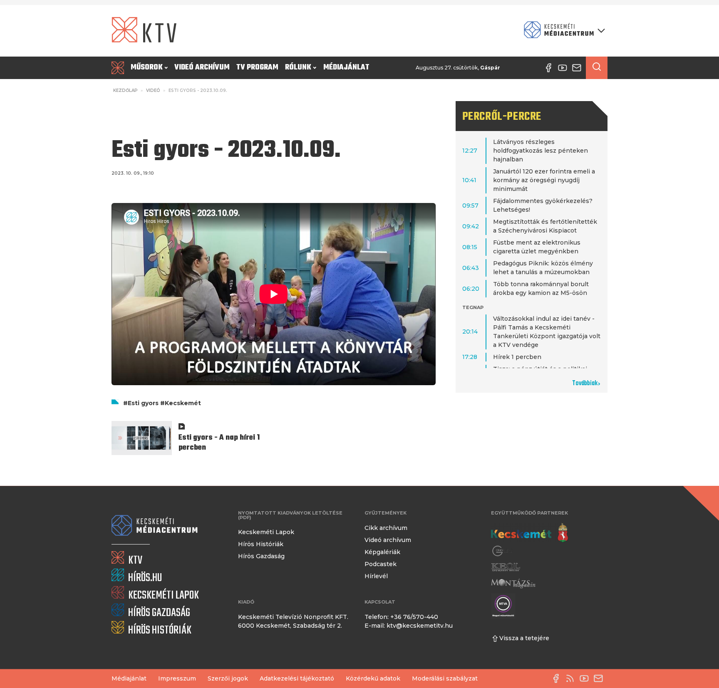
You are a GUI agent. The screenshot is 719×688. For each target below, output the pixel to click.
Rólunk (298, 68)
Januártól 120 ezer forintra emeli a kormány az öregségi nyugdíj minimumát (544, 180)
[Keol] (505, 567)
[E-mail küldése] (600, 678)
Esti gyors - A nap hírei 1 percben (219, 443)
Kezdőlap (125, 90)
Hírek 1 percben (517, 357)
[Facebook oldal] (558, 678)
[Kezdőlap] (119, 68)
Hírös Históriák (260, 544)
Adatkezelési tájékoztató (297, 678)
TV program (257, 68)
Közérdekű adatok (373, 678)
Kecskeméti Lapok (266, 532)
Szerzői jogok (228, 678)
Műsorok (147, 68)
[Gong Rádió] (502, 551)
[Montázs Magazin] (513, 583)
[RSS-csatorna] (572, 678)
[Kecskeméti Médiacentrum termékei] (562, 30)
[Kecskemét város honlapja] (529, 533)
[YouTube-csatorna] (586, 678)
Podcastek (380, 564)
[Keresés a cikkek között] (596, 68)
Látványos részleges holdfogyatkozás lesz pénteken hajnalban (540, 150)
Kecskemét (183, 403)
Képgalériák (382, 552)
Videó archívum (202, 68)
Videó (153, 90)
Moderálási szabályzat (445, 678)
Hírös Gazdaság (261, 556)
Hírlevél (376, 576)
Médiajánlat (346, 68)
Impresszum (177, 678)
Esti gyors (143, 403)
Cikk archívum (385, 528)
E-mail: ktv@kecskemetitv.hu (408, 625)
